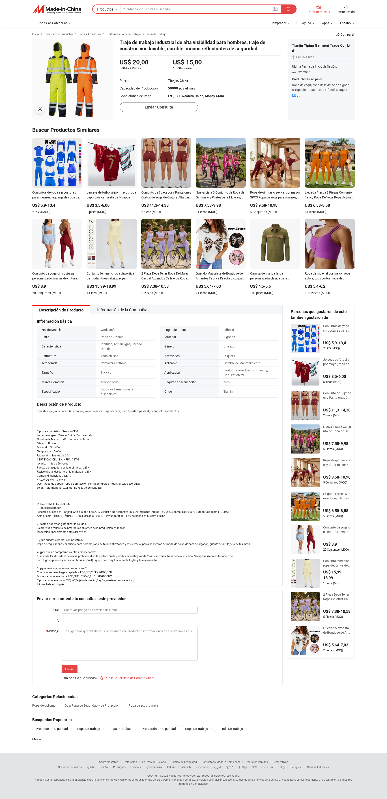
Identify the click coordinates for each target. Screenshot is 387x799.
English (89, 767)
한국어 (230, 767)
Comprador (278, 23)
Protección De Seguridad (159, 729)
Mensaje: (52, 631)
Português (119, 767)
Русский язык (154, 767)
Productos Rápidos (256, 762)
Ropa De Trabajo (88, 729)
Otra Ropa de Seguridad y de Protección (92, 705)
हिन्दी (254, 767)
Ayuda (306, 23)
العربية (217, 767)
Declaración (130, 762)
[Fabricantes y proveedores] (56, 9)
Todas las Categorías (52, 23)
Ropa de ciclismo (44, 705)
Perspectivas (280, 762)
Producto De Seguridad (52, 729)
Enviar (69, 669)
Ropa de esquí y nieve (143, 705)
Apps (325, 23)
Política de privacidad (184, 762)
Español (103, 767)
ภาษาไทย (267, 767)
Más (295, 95)
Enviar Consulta (159, 107)
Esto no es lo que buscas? (79, 678)
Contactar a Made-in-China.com (221, 762)
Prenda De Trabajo (230, 729)
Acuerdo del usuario (154, 762)
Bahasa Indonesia (318, 767)
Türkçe (281, 767)
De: (56, 610)
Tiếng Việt (296, 767)
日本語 (243, 767)
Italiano (171, 767)
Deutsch (186, 767)
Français (135, 767)
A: (58, 620)
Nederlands (202, 767)
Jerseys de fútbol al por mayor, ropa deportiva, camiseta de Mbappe (337, 361)
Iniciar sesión (346, 12)
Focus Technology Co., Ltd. (185, 775)
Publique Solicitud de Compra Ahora (127, 678)
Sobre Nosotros (108, 762)
